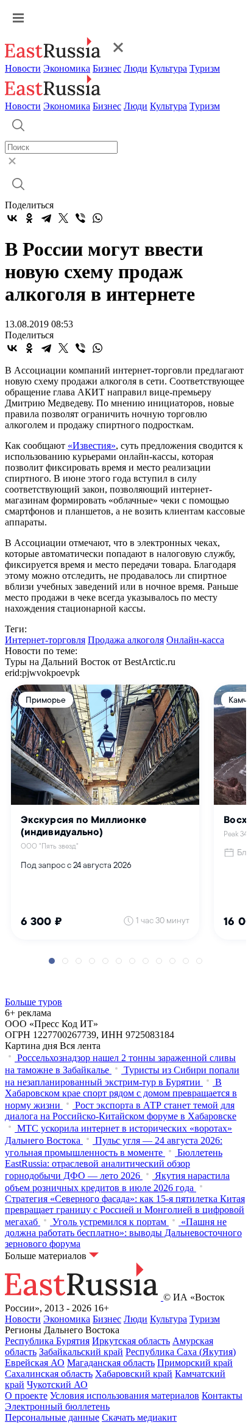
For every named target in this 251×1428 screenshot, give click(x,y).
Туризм (204, 68)
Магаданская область (111, 1363)
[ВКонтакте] (12, 218)
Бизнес (107, 68)
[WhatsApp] (97, 218)
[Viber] (80, 218)
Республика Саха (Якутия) (180, 1352)
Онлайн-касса (195, 640)
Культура (168, 68)
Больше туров (33, 1002)
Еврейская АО (35, 1363)
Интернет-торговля (45, 640)
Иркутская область (131, 1341)
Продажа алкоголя (126, 640)
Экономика (66, 68)
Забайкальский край (81, 1352)
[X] (63, 218)
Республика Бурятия (47, 1341)
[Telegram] (46, 218)
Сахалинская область (49, 1373)
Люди (135, 68)
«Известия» (92, 445)
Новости (23, 68)
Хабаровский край (133, 1373)
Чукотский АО (57, 1384)
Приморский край (195, 1363)
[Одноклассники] (29, 218)
